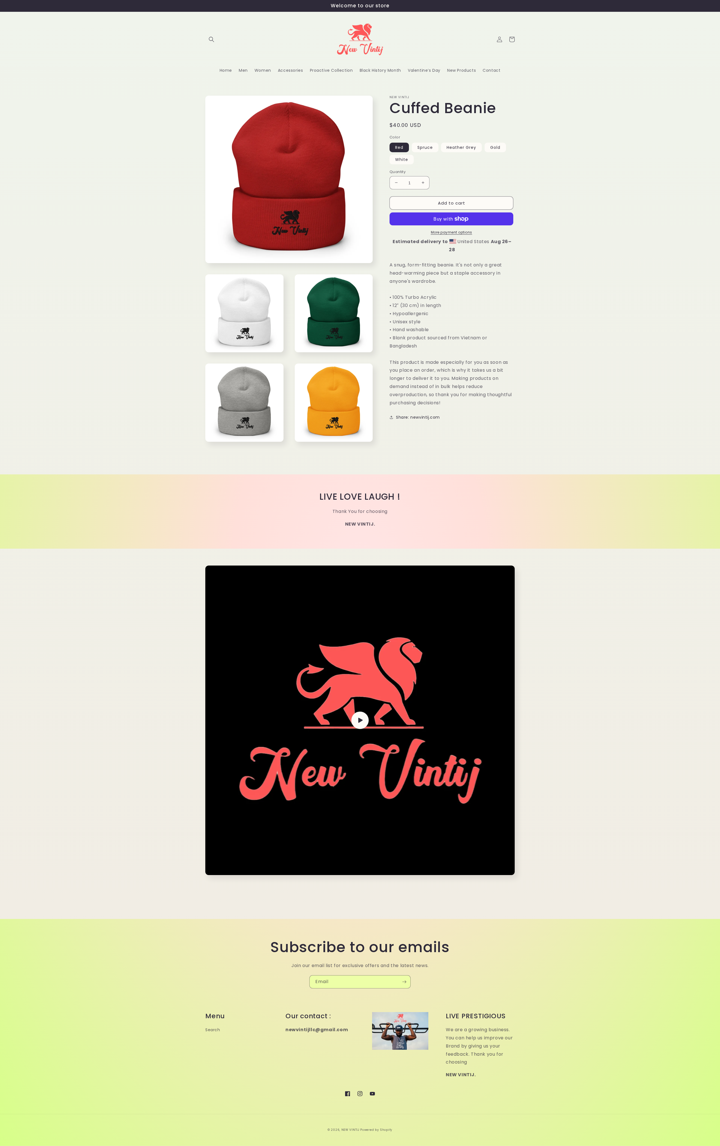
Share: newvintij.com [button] (418, 417)
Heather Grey (461, 147)
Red (399, 147)
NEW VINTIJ (351, 1130)
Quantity (398, 171)
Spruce (425, 147)
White (401, 159)
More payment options (451, 232)
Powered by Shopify (376, 1130)
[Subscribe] (404, 981)
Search (212, 1030)
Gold (495, 147)
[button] (211, 39)
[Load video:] (360, 720)
